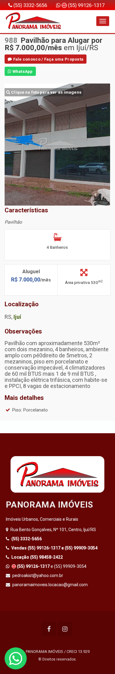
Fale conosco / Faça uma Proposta (47, 59)
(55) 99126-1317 (86, 5)
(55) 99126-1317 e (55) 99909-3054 (54, 548)
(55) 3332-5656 (29, 5)
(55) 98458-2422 (37, 557)
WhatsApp (22, 71)
